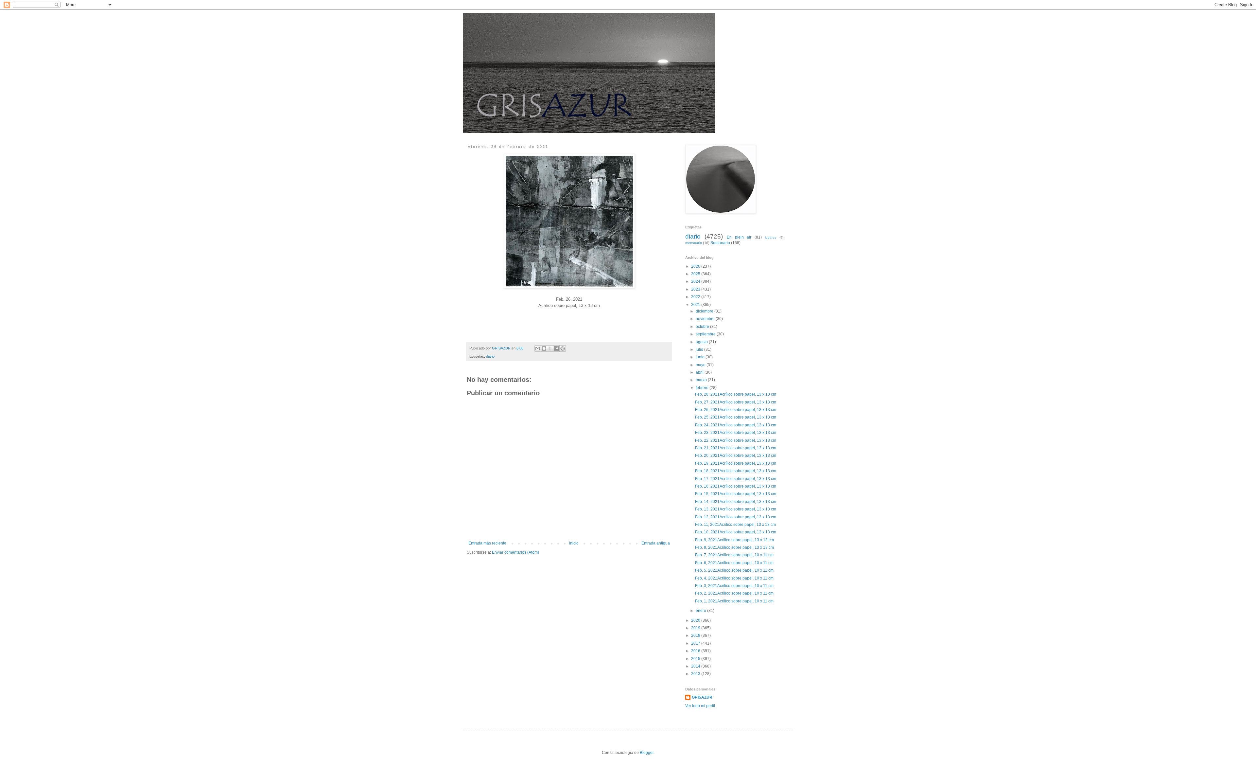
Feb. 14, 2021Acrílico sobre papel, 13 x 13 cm (736, 501)
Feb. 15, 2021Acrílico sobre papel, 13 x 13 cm (736, 493)
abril (700, 372)
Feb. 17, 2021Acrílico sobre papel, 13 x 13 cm (736, 478)
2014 (696, 666)
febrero (702, 387)
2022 (696, 297)
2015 (696, 658)
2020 (696, 620)
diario (490, 356)
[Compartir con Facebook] (556, 348)
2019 (696, 628)
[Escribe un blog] (544, 348)
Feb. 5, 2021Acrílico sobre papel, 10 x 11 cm (735, 570)
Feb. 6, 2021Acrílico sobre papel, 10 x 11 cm (735, 563)
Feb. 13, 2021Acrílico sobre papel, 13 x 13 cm (736, 509)
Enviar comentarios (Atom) (515, 552)
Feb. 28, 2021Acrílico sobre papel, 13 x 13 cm (736, 394)
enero (701, 610)
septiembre (706, 334)
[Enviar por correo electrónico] (537, 348)
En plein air (739, 237)
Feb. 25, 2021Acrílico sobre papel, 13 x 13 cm (736, 417)
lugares (770, 237)
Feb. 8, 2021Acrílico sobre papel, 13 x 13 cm (735, 547)
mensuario (693, 243)
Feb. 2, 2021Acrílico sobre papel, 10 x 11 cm (735, 593)
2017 (696, 643)
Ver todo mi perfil (700, 706)
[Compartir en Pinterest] (562, 348)
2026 (696, 266)
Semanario (720, 243)
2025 (696, 274)
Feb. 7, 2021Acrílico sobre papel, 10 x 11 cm (735, 555)
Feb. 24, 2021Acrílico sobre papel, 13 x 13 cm (736, 425)
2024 (696, 281)
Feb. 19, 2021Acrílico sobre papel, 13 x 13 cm (736, 463)
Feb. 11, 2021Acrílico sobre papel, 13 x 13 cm (736, 524)
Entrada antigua (655, 543)
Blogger (647, 752)
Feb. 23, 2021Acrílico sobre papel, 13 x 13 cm (736, 432)
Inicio (574, 543)
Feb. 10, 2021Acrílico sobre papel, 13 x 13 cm (736, 532)
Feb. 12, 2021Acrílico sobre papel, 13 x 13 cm (736, 517)
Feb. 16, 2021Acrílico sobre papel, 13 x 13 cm (736, 486)
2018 (696, 635)
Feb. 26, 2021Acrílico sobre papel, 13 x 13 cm (736, 409)
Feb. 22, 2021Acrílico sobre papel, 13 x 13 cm (736, 440)
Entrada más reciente (487, 543)
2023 (696, 289)
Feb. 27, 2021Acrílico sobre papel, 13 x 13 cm (736, 402)
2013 (696, 673)
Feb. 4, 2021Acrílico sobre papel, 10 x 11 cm (735, 578)
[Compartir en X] (550, 348)
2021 (696, 304)
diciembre (705, 311)
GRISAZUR (702, 697)
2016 (696, 651)
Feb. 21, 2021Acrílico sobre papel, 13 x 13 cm (736, 448)
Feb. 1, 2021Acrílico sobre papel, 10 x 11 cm (735, 601)
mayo (701, 365)
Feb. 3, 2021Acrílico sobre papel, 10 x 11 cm (735, 585)
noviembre (706, 318)
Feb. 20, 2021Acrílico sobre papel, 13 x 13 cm (736, 455)
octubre (703, 326)
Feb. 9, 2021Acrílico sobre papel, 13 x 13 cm (735, 540)
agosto (702, 342)
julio (700, 349)
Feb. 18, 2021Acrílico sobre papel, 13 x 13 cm (736, 471)
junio (701, 357)
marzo (702, 380)
